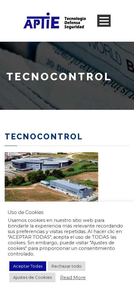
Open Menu (104, 21)
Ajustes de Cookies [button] (32, 277)
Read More (73, 277)
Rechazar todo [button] (66, 266)
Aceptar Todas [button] (27, 266)
